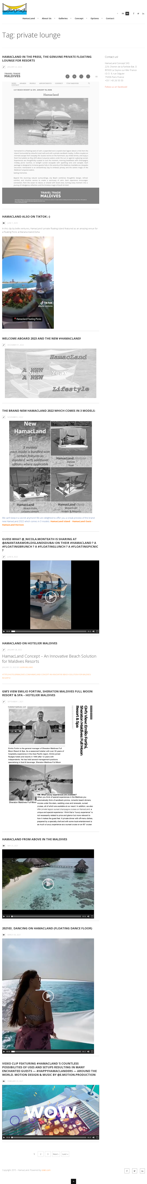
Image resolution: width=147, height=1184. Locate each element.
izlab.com (46, 1170)
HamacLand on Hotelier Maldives (29, 643)
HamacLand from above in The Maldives (34, 839)
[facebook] (133, 13)
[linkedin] (143, 13)
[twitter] (138, 13)
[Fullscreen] (97, 631)
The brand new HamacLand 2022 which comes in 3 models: (48, 411)
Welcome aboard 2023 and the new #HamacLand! (41, 338)
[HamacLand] (14, 12)
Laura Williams (26, 667)
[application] (28, 282)
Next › (56, 1154)
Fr (123, 13)
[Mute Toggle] (93, 631)
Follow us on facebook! (116, 86)
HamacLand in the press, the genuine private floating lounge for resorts (47, 58)
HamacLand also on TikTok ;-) (26, 216)
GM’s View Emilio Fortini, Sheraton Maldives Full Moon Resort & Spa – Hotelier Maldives (47, 693)
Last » (65, 1154)
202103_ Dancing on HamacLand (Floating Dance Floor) (47, 928)
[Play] (4, 631)
